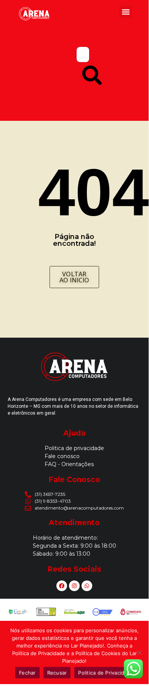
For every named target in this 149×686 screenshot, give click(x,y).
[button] (125, 12)
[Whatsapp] (87, 585)
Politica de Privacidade (105, 673)
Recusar (57, 673)
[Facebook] (61, 585)
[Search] (92, 76)
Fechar (27, 673)
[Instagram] (74, 585)
